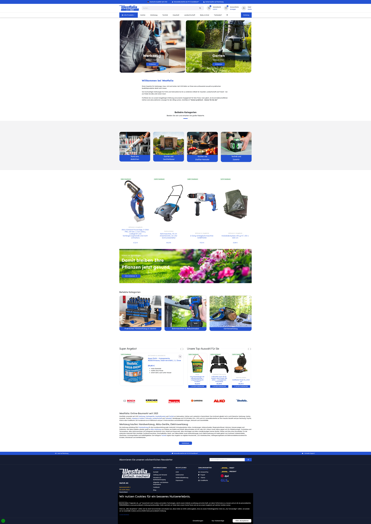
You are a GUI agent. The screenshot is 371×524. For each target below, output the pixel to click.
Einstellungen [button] (198, 521)
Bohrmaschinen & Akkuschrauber (185, 329)
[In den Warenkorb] (180, 356)
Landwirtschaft (157, 418)
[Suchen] (200, 8)
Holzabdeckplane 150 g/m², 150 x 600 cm (235, 237)
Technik (171, 416)
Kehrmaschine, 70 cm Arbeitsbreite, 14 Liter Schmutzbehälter (169, 236)
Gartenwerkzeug (231, 329)
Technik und (236, 156)
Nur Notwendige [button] (218, 521)
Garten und (168, 156)
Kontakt (155, 472)
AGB (177, 472)
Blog (154, 490)
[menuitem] (128, 15)
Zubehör (236, 159)
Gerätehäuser (169, 159)
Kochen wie (202, 156)
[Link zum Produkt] (134, 143)
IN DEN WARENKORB (198, 386)
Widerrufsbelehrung (182, 477)
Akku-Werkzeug (156, 429)
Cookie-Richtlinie (124, 514)
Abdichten (135, 159)
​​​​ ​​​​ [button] (248, 459)
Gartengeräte (150, 416)
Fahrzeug (148, 418)
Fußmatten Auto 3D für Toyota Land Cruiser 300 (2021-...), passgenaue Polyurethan (219, 379)
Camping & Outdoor (138, 418)
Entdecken (152, 64)
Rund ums (135, 156)
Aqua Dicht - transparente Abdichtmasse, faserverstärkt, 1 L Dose (164, 359)
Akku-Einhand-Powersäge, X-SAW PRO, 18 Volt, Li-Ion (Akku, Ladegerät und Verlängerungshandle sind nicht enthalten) (135, 234)
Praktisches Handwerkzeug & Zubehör (140, 329)
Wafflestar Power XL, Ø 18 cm (241, 380)
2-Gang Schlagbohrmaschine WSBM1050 (202, 237)
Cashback (156, 487)
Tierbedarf (168, 418)
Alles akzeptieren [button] (242, 521)
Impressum (179, 480)
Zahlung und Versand (160, 475)
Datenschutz (180, 475)
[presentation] (181, 349)
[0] (209, 8)
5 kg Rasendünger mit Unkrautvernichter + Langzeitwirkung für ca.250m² (197, 379)
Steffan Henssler (202, 159)
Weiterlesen (185, 443)
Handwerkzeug (143, 427)
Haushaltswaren (160, 416)
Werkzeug (142, 416)
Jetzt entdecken (130, 276)
